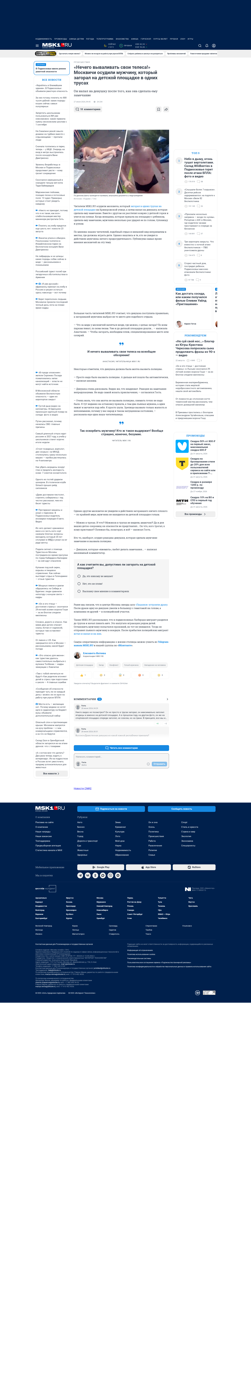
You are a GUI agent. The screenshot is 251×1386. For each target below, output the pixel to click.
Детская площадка (84, 665)
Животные (82, 850)
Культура (119, 831)
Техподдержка (42, 841)
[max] (103, 875)
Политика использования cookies (141, 954)
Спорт (184, 822)
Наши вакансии (43, 836)
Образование (122, 855)
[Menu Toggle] (37, 46)
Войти (84, 765)
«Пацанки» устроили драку (151, 604)
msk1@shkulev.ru (68, 964)
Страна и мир (188, 831)
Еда (79, 845)
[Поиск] (199, 46)
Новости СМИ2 (83, 788)
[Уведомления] (206, 46)
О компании (41, 827)
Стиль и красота (189, 827)
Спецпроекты (188, 845)
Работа (152, 841)
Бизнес (81, 827)
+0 (157, 723)
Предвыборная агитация (48, 845)
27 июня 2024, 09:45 (82, 102)
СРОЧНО (41, 65)
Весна (80, 831)
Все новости (51, 79)
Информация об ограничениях (140, 950)
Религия (152, 850)
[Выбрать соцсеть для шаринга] (166, 109)
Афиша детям (76, 39)
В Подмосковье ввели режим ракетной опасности (51, 70)
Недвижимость (43, 39)
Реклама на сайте (44, 822)
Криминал (120, 827)
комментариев (90, 109)
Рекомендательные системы (139, 958)
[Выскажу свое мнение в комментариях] (79, 591)
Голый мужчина (131, 665)
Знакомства (122, 39)
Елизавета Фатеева (94, 653)
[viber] (110, 875)
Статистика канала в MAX (48, 850)
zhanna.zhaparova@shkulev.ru (47, 982)
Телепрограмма (104, 39)
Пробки (174, 39)
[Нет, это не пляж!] (79, 583)
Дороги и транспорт (87, 841)
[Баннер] (45, 53)
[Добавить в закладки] (159, 109)
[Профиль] (213, 46)
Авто (79, 822)
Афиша (134, 39)
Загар (101, 665)
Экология (186, 836)
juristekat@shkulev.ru (102, 968)
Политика (153, 831)
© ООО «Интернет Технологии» (81, 993)
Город (80, 836)
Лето (117, 836)
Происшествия (156, 836)
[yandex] (118, 875)
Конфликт (114, 665)
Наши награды (43, 831)
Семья (151, 855)
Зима (118, 822)
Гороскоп (146, 39)
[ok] (95, 875)
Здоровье (82, 855)
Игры (190, 39)
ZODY (182, 39)
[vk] (88, 875)
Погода (90, 39)
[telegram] (80, 875)
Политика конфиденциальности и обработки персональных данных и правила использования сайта (169, 967)
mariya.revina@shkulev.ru (55, 974)
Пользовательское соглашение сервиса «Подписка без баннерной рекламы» (159, 963)
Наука (118, 845)
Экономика (187, 841)
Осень (151, 827)
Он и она (152, 822)
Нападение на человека (155, 665)
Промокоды (60, 39)
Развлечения (155, 845)
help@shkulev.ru (54, 970)
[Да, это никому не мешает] (79, 576)
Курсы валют (161, 39)
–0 (165, 723)
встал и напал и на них (87, 633)
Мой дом (119, 841)
